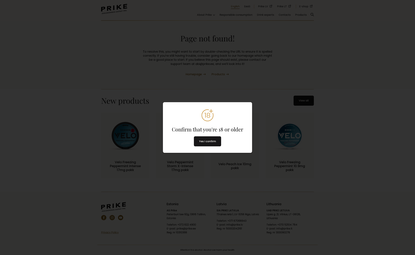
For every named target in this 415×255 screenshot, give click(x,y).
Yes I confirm (207, 141)
